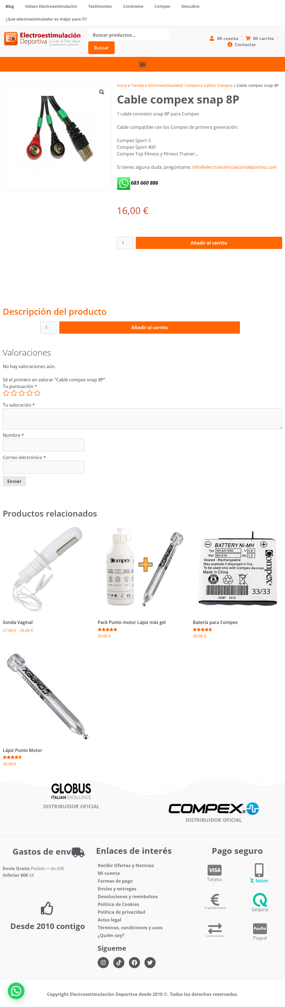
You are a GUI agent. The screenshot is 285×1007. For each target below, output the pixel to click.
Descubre (190, 6)
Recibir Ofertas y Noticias (126, 865)
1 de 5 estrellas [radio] (6, 393)
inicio (122, 85)
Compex (162, 6)
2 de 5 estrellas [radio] (14, 393)
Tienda (137, 85)
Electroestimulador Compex (174, 85)
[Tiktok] (118, 962)
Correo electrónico (24, 457)
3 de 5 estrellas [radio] (21, 393)
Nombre (13, 435)
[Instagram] (103, 962)
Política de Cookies (118, 904)
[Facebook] (134, 962)
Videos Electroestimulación (51, 6)
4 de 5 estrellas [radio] (29, 393)
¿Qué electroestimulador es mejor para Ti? (46, 19)
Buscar (101, 48)
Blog (10, 6)
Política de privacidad (121, 912)
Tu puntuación (20, 386)
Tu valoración (19, 405)
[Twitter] (150, 962)
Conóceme (133, 6)
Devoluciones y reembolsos (128, 896)
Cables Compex (218, 85)
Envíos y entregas (117, 889)
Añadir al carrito (209, 243)
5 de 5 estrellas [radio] (37, 393)
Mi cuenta (109, 873)
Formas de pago (115, 881)
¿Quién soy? (111, 935)
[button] (142, 64)
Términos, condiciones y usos (130, 928)
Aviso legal (109, 920)
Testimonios (100, 6)
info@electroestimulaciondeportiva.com (234, 167)
